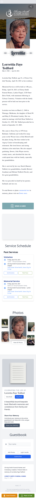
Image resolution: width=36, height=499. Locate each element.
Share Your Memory (12, 425)
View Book (9, 397)
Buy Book (19, 397)
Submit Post (18, 456)
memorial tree (24, 190)
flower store (23, 193)
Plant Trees (25, 273)
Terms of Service (23, 491)
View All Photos (18, 342)
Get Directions (10, 273)
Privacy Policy (12, 491)
